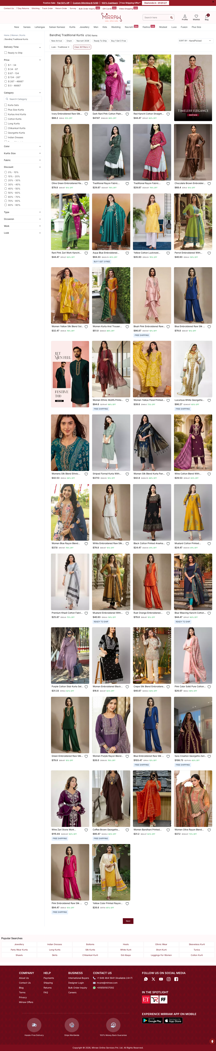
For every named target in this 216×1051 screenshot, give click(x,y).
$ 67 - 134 (13, 73)
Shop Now (72, 105)
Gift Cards (109, 8)
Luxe (174, 27)
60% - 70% (14, 196)
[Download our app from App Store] (173, 1020)
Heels (126, 944)
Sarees (26, 27)
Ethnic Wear (161, 944)
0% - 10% (13, 172)
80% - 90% (14, 205)
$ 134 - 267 (14, 77)
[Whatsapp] (145, 979)
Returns (48, 987)
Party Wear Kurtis (19, 949)
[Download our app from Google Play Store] (152, 1020)
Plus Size (196, 27)
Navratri (131, 26)
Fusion (184, 27)
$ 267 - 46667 (15, 81)
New (16, 27)
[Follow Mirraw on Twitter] (153, 979)
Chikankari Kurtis (16, 128)
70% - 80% (14, 200)
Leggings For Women (161, 955)
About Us (24, 978)
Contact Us (9, 8)
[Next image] (85, 82)
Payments (49, 978)
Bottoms (90, 944)
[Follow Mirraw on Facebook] (176, 979)
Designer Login (76, 982)
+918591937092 (105, 987)
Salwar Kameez (57, 27)
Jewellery (84, 27)
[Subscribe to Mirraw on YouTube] (161, 979)
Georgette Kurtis (16, 132)
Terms (22, 992)
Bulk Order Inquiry (89, 8)
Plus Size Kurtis (16, 109)
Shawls (19, 955)
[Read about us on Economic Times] (146, 999)
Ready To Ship (100, 41)
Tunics (197, 949)
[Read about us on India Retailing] (155, 999)
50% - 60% (14, 192)
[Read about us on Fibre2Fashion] (163, 999)
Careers (72, 992)
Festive (148, 26)
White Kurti (125, 949)
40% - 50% (14, 188)
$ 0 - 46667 (14, 85)
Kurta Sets (13, 105)
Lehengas (40, 27)
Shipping (48, 982)
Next (128, 921)
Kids (105, 27)
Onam (69, 41)
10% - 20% (14, 176)
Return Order (61, 8)
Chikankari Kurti (90, 955)
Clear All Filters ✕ (82, 47)
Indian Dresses (15, 137)
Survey (73, 8)
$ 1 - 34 (12, 65)
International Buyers (78, 978)
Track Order (47, 8)
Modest (163, 27)
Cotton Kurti (197, 955)
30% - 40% (14, 184)
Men (96, 27)
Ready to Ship (15, 52)
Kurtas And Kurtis (17, 114)
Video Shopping (128, 8)
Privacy (23, 997)
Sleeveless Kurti (197, 944)
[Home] (111, 17)
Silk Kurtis (90, 949)
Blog (21, 987)
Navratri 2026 (83, 41)
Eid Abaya (126, 955)
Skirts (54, 955)
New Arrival (56, 41)
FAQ (46, 992)
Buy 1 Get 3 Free (118, 41)
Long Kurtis (14, 123)
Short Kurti (161, 949)
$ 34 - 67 (13, 69)
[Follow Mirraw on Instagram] (168, 979)
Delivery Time (11, 46)
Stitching (35, 8)
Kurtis (72, 27)
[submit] (171, 17)
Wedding (116, 27)
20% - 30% (14, 180)
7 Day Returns (22, 8)
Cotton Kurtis (14, 119)
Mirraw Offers (26, 1002)
